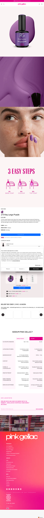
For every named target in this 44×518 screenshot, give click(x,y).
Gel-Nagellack (9, 446)
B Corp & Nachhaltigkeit (11, 478)
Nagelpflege (9, 451)
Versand (25, 492)
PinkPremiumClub (10, 467)
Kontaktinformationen (32, 492)
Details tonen (37, 265)
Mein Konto (8, 464)
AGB (22, 492)
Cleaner (10, 296)
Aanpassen (21, 268)
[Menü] (1, 4)
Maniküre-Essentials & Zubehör (12, 453)
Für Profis (8, 471)
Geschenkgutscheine (10, 455)
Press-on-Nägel (9, 449)
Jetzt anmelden (39, 408)
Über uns (8, 476)
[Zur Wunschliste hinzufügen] (42, 235)
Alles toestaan (36, 268)
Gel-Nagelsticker (10, 448)
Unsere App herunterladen (11, 469)
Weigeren (8, 268)
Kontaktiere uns (9, 462)
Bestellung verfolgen (10, 465)
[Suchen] (3, 4)
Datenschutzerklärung (17, 492)
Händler (8, 485)
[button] (9, 315)
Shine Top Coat (9, 243)
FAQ (7, 460)
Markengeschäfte (10, 480)
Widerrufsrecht (9, 492)
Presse (7, 482)
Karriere (8, 483)
